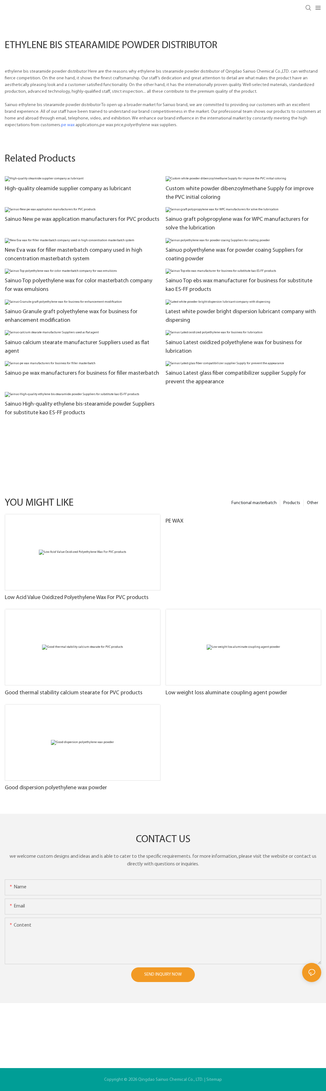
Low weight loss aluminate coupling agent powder (226, 693)
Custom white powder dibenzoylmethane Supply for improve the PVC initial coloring (240, 193)
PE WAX (174, 521)
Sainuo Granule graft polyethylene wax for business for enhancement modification (71, 316)
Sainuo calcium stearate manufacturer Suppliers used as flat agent (77, 347)
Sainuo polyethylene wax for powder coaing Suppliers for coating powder (234, 255)
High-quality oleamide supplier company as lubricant (68, 189)
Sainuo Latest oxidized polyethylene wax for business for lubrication (234, 347)
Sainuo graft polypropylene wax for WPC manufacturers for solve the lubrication (237, 224)
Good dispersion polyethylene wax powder (56, 788)
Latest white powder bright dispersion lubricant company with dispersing (241, 316)
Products (291, 503)
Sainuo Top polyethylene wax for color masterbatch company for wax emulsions (78, 285)
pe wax (67, 125)
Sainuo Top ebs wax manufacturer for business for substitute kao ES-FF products (239, 285)
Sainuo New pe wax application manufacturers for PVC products (82, 219)
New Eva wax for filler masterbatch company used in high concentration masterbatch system (73, 255)
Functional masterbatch (254, 503)
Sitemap (214, 1079)
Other (312, 503)
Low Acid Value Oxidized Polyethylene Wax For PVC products (76, 598)
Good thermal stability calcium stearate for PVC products (73, 693)
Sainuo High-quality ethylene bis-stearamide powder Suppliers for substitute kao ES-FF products (79, 408)
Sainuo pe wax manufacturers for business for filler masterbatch (82, 373)
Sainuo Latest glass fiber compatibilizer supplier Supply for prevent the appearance (236, 378)
